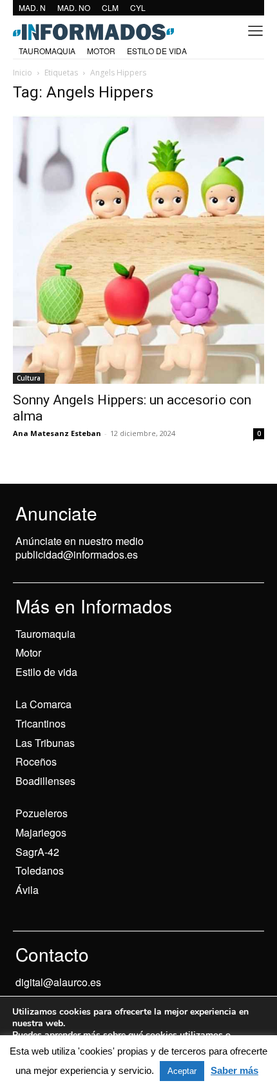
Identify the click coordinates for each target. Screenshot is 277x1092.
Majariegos (40, 832)
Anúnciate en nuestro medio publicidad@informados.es (79, 547)
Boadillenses (45, 780)
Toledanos (39, 870)
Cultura (29, 377)
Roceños (36, 761)
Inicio (22, 72)
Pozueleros (41, 813)
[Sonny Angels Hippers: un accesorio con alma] (138, 249)
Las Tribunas (45, 742)
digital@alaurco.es (58, 982)
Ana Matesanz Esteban (57, 433)
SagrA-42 (37, 851)
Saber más (234, 1070)
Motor (28, 652)
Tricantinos (40, 723)
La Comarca (43, 704)
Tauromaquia (45, 633)
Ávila (27, 889)
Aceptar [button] (181, 1071)
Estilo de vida (46, 671)
